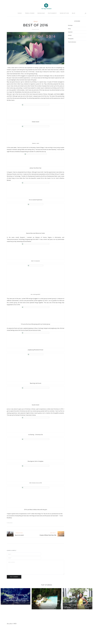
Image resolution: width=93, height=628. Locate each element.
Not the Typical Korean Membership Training (16, 599)
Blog (73, 13)
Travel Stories (29, 13)
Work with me (64, 13)
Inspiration (70, 32)
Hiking (20, 13)
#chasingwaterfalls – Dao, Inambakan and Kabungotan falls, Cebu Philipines (47, 603)
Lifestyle (36, 21)
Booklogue (41, 13)
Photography (52, 13)
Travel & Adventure (72, 42)
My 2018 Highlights (78, 605)
